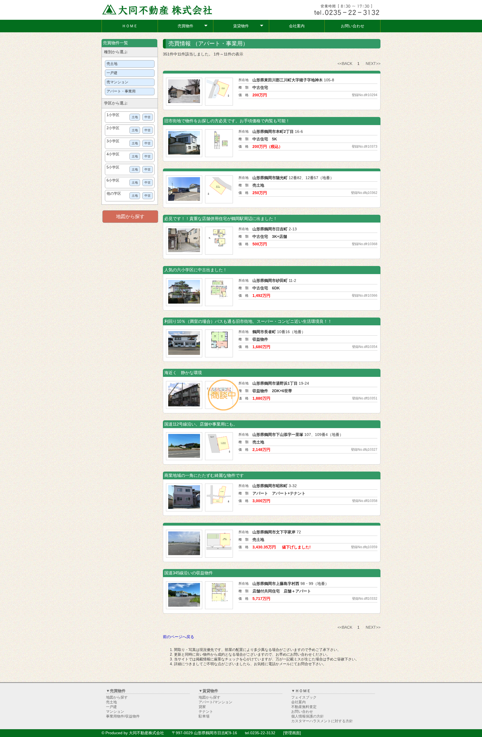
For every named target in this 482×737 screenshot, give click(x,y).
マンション (115, 712)
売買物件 (193, 27)
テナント (206, 712)
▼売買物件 (116, 691)
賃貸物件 (248, 27)
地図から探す (130, 216)
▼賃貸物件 (208, 691)
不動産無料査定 (304, 707)
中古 (147, 117)
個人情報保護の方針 (307, 716)
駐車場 (204, 716)
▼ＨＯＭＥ (301, 691)
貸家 (202, 707)
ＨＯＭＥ (130, 26)
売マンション (117, 82)
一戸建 (112, 73)
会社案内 (297, 26)
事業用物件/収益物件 (123, 716)
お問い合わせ (352, 26)
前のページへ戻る (178, 636)
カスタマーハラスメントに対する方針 (322, 721)
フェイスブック (304, 697)
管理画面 (292, 733)
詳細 (167, 76)
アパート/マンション (215, 702)
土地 (135, 117)
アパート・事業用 (121, 91)
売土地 (112, 64)
